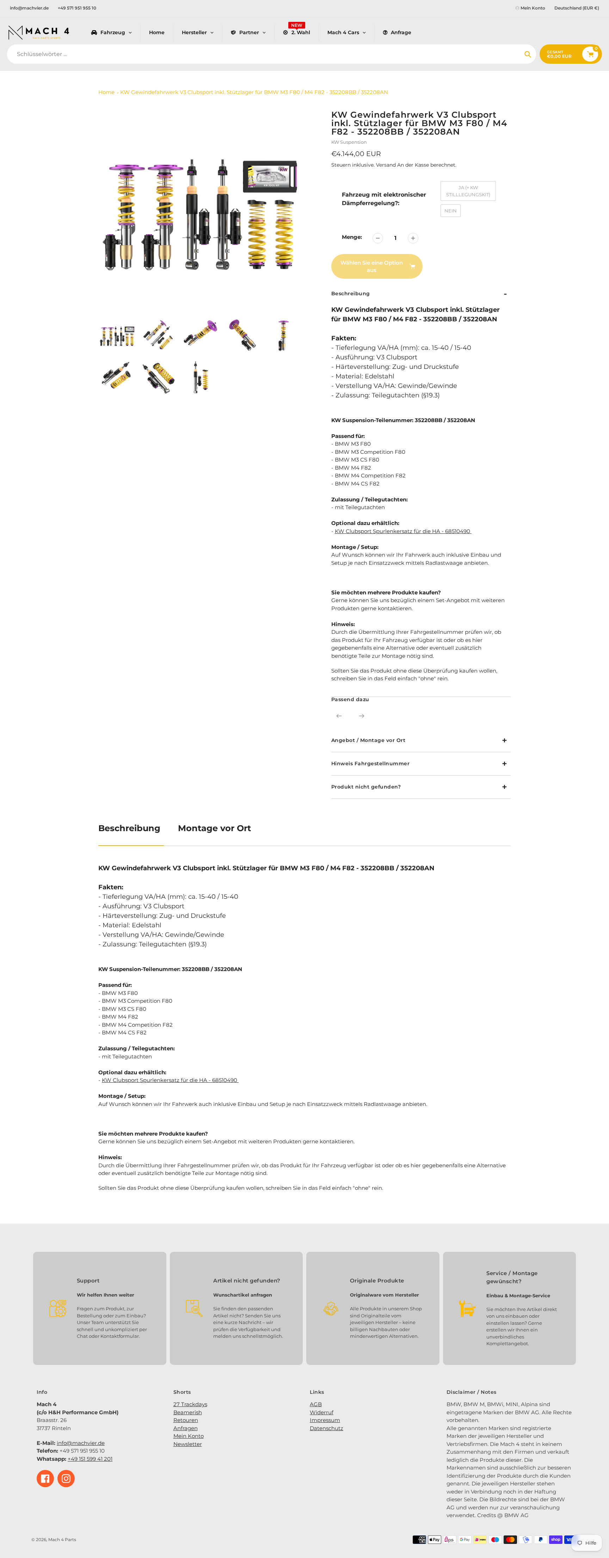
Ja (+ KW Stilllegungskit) (468, 191)
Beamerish (187, 1412)
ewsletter (190, 1444)
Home (106, 92)
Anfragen (185, 1428)
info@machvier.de (29, 8)
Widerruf (321, 1412)
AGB (316, 1404)
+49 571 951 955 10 (77, 8)
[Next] (361, 716)
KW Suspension (349, 142)
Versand (386, 165)
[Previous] (339, 716)
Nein (450, 211)
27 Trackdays (190, 1404)
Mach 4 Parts (62, 1539)
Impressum (325, 1420)
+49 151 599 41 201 (90, 1458)
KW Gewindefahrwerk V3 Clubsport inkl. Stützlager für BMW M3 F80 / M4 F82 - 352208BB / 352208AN (254, 92)
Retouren (185, 1420)
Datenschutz (326, 1428)
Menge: (352, 237)
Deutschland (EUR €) (576, 8)
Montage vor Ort (214, 828)
